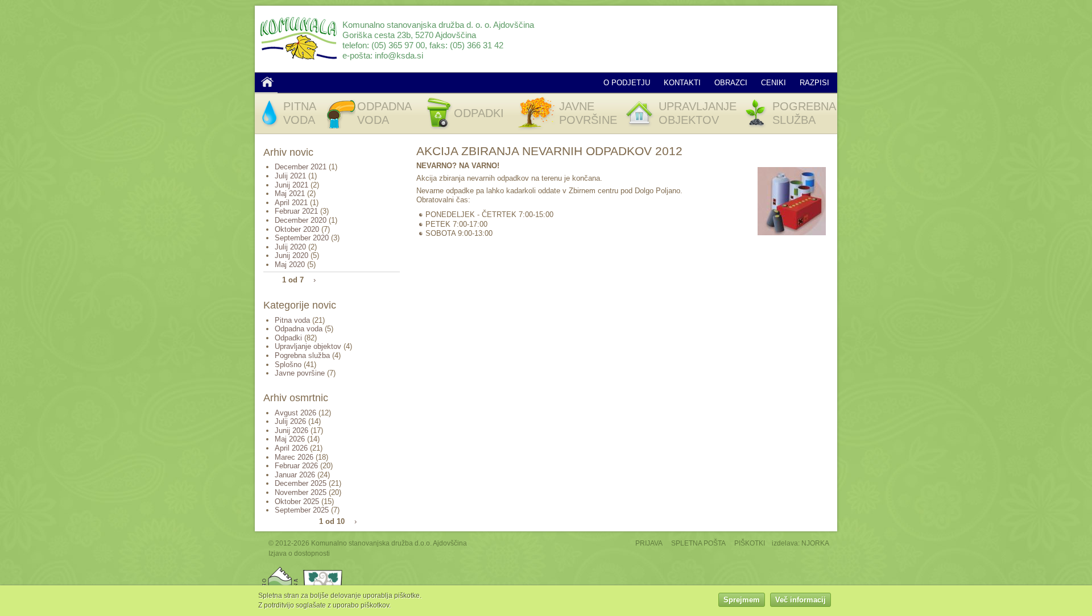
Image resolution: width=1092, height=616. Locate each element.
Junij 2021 (291, 185)
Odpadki (288, 338)
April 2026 (291, 448)
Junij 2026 (291, 430)
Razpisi (814, 82)
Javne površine (300, 373)
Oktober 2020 (297, 229)
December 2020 (300, 220)
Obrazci (730, 82)
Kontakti (682, 82)
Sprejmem (741, 600)
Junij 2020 (291, 255)
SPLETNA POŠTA (698, 543)
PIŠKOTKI (749, 543)
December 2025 (300, 483)
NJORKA (815, 543)
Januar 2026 (295, 475)
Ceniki (773, 82)
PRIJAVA (649, 543)
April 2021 (291, 202)
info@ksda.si (399, 55)
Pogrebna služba (302, 355)
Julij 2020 (290, 247)
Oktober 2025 (297, 501)
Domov (267, 82)
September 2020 (302, 238)
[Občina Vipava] (323, 569)
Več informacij (800, 600)
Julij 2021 (290, 176)
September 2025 (302, 510)
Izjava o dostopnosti (299, 553)
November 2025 (300, 492)
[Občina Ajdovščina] (280, 569)
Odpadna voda (298, 328)
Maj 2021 (290, 193)
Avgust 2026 (295, 413)
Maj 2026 (290, 439)
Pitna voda (292, 320)
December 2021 (300, 167)
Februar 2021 (296, 211)
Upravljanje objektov (308, 346)
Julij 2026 (290, 421)
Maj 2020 (290, 264)
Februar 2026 (296, 465)
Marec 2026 (294, 457)
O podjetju (626, 82)
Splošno (288, 364)
